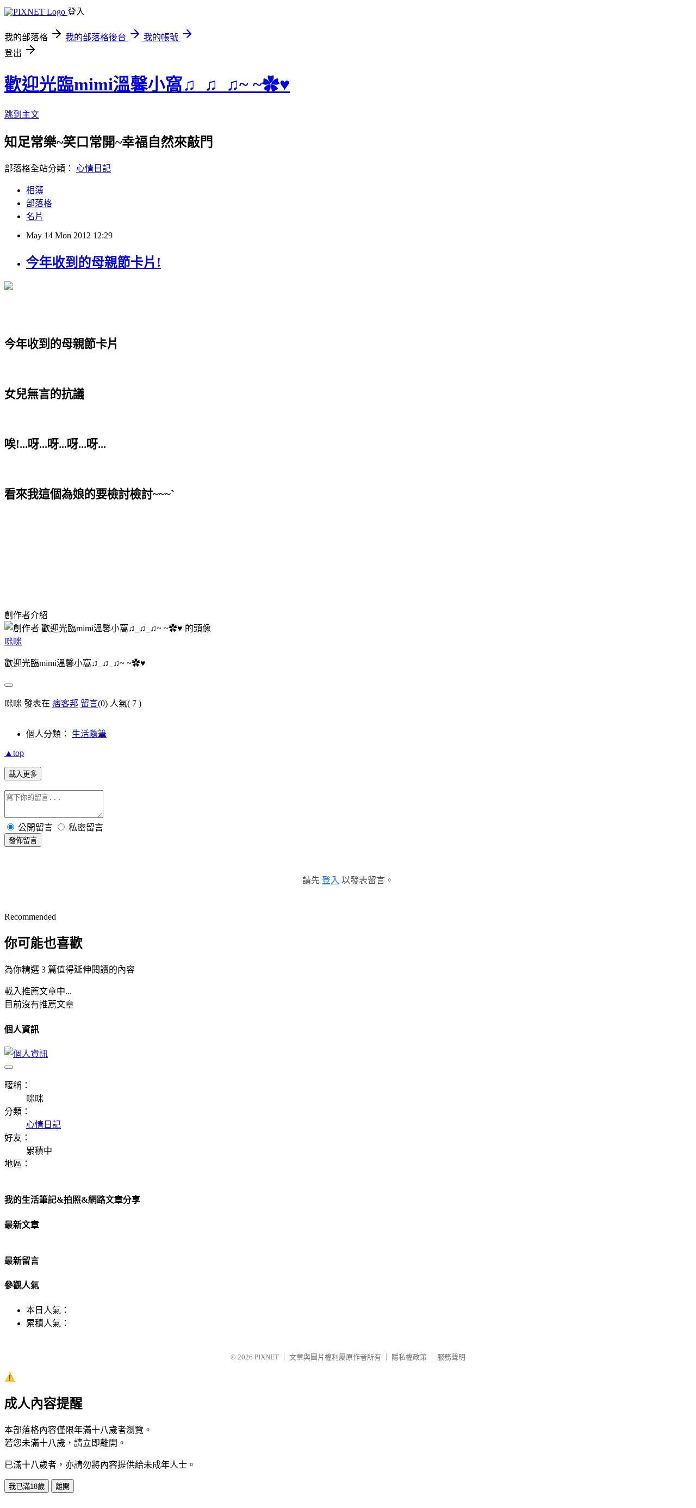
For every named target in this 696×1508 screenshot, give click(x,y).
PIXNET (266, 1357)
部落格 (39, 203)
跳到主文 (21, 114)
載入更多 (23, 774)
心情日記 (93, 168)
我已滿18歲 (27, 1486)
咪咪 (13, 641)
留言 (89, 703)
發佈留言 (23, 840)
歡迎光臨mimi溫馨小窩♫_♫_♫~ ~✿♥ (147, 84)
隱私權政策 (409, 1357)
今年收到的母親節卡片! (93, 262)
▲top (14, 753)
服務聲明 (451, 1357)
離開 (62, 1486)
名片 (35, 216)
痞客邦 (65, 703)
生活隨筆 (89, 733)
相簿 (35, 190)
